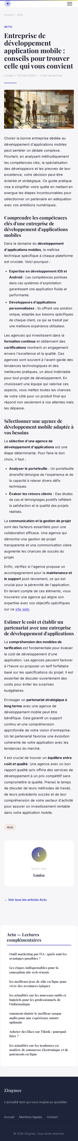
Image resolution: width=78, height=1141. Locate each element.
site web (22, 609)
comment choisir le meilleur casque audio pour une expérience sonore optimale (35, 1017)
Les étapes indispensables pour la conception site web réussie (33, 970)
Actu (20, 14)
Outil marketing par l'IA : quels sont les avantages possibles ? (38, 956)
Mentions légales (30, 1117)
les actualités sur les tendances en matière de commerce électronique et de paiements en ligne (38, 1049)
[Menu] (70, 3)
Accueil (9, 14)
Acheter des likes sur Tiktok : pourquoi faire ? (37, 1034)
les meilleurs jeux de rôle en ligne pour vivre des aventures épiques (38, 983)
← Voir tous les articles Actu (25, 900)
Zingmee (13, 1090)
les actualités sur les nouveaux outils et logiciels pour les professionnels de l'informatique (37, 999)
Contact (52, 1117)
